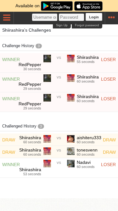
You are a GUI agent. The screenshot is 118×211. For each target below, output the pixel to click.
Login (94, 17)
